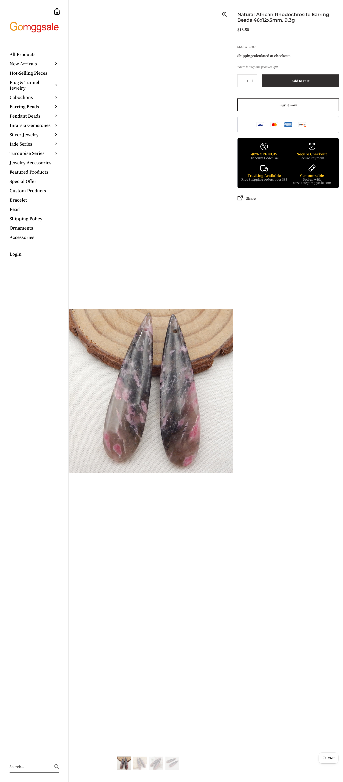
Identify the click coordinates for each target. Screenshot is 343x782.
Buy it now (288, 105)
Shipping (244, 55)
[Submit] (56, 766)
